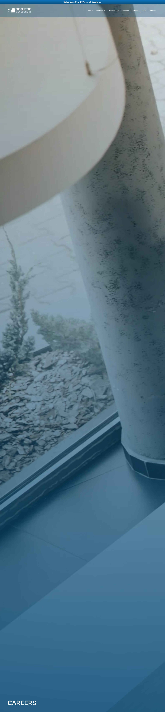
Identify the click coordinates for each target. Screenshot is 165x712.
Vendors (125, 11)
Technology (114, 11)
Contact (152, 11)
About (90, 11)
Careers (135, 11)
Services (99, 11)
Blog (144, 11)
